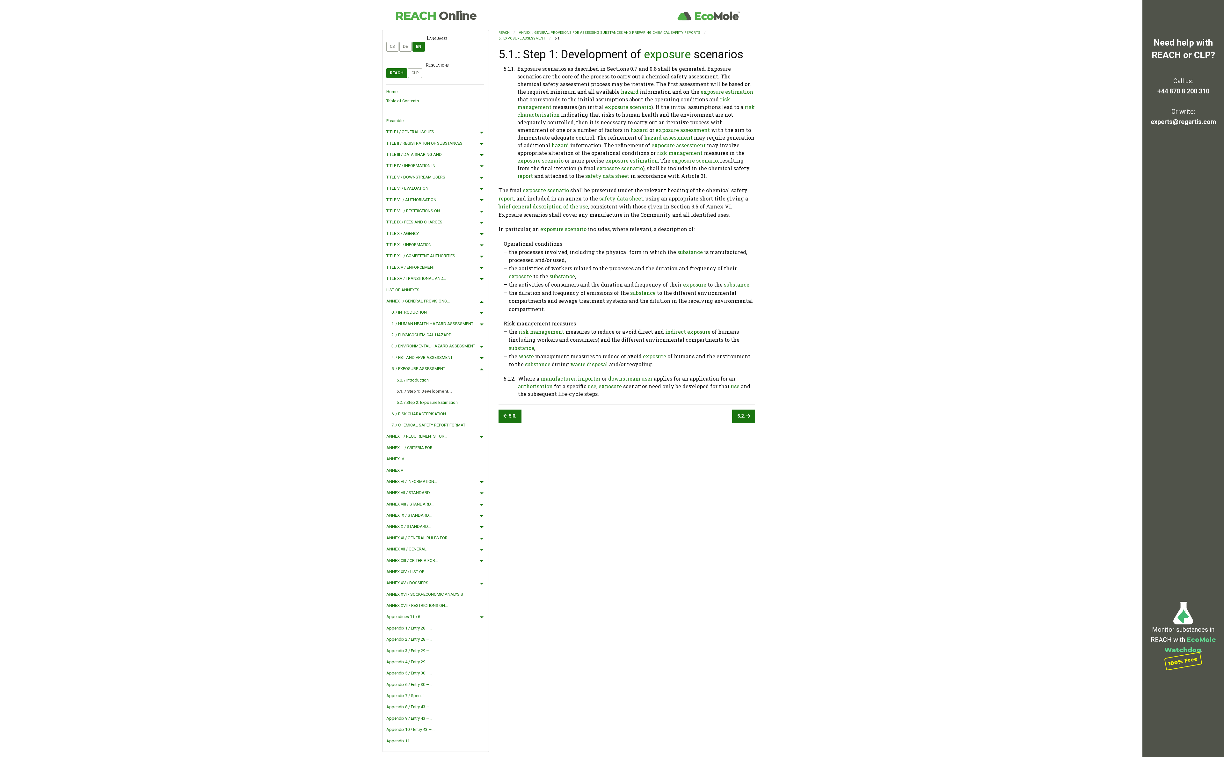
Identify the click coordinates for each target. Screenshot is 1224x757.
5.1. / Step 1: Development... (424, 391)
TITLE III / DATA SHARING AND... (415, 154)
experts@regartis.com (1183, 122)
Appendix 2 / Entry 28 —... (409, 639)
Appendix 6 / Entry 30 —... (409, 684)
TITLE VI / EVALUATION (407, 188)
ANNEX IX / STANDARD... (409, 515)
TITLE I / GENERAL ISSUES (410, 131)
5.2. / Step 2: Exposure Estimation (427, 402)
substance (690, 252)
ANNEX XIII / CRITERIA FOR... (412, 560)
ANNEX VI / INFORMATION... (411, 481)
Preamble (395, 120)
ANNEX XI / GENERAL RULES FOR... (418, 537)
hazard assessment (668, 137)
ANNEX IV (395, 458)
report (525, 175)
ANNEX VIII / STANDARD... (409, 504)
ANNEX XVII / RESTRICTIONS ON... (417, 605)
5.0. (511, 416)
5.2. (741, 416)
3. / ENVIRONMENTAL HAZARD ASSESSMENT (433, 346)
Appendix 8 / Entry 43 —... (409, 706)
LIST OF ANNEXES (402, 290)
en (418, 46)
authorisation (535, 386)
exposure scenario (628, 107)
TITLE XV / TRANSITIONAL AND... (416, 278)
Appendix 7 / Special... (406, 695)
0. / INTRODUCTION (409, 312)
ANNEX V (394, 470)
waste (526, 356)
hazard (629, 91)
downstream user (630, 378)
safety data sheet (607, 175)
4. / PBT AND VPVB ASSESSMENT (422, 357)
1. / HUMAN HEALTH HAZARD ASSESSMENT (432, 323)
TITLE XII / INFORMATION (409, 244)
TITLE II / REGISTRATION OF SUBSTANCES (424, 143)
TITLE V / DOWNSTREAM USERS (415, 177)
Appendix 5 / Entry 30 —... (409, 673)
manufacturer (558, 378)
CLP (415, 72)
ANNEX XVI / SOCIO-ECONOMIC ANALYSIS (424, 594)
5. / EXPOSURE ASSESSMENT (418, 368)
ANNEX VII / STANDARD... (409, 492)
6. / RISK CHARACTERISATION (418, 413)
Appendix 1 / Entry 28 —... (409, 628)
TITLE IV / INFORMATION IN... (412, 165)
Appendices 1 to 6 (403, 616)
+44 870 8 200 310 (1183, 91)
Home (391, 91)
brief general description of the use (543, 206)
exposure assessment (683, 130)
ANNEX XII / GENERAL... (407, 549)
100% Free (1183, 660)
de (405, 46)
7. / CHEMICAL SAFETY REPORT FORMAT (428, 425)
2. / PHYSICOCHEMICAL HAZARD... (422, 334)
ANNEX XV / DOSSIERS (407, 582)
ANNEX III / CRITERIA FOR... (410, 447)
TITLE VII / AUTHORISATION (411, 199)
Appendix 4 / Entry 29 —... (409, 661)
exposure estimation (727, 91)
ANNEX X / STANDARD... (408, 526)
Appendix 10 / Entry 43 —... (410, 729)
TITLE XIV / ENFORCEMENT (410, 267)
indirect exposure (687, 331)
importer (589, 378)
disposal (597, 364)
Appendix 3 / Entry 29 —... (409, 650)
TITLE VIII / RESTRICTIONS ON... (414, 210)
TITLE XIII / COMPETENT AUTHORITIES (420, 255)
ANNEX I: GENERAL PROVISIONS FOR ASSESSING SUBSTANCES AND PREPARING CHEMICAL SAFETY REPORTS (609, 33)
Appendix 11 (398, 741)
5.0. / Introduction (413, 380)
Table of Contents (402, 100)
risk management (680, 152)
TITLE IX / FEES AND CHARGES (414, 222)
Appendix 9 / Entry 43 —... (409, 718)
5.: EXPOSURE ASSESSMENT (522, 38)
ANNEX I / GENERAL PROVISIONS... (418, 301)
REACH (436, 16)
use (592, 386)
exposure (667, 54)
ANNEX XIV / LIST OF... (406, 571)
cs (392, 46)
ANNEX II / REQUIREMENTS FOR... (416, 436)
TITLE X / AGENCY (402, 233)
